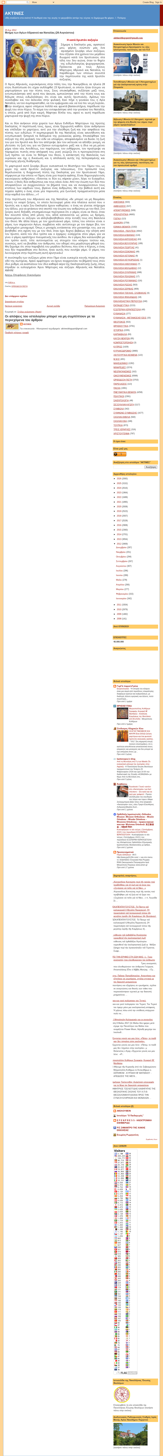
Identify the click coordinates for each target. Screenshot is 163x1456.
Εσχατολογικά (123, 689)
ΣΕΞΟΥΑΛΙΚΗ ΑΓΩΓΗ (123, 404)
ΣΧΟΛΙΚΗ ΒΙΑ (120, 421)
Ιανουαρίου (121, 598)
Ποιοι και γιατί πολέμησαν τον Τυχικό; (128, 1000)
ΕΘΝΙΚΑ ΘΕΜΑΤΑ (122, 227)
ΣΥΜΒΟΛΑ (118, 409)
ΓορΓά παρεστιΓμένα (127, 686)
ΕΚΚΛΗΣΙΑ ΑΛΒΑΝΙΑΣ (124, 235)
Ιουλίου (119, 570)
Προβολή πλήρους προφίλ (17, 332)
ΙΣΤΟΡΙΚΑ (118, 330)
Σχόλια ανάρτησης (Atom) (29, 312)
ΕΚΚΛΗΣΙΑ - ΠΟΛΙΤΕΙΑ (124, 231)
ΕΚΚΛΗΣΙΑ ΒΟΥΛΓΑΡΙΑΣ (125, 243)
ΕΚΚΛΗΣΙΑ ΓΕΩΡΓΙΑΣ (124, 247)
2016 (119, 525)
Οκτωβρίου (121, 556)
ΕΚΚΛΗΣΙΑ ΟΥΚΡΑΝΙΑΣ (124, 272)
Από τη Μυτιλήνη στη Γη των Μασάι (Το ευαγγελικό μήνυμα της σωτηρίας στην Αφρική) (133, 764)
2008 (119, 618)
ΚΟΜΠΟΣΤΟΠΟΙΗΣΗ (123, 342)
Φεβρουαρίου (122, 594)
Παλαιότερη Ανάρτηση (95, 306)
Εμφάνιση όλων (151, 1139)
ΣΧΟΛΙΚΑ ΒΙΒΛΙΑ (121, 417)
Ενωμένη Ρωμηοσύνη (127, 1135)
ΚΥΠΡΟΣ (117, 347)
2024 (119, 488)
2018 (119, 516)
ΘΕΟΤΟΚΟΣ (119, 322)
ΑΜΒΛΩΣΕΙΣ (119, 206)
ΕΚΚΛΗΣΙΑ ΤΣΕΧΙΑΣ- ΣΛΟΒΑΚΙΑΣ (129, 293)
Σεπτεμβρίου (122, 561)
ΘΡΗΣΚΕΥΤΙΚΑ (120, 326)
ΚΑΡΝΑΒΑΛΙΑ (120, 334)
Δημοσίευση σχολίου (14, 301)
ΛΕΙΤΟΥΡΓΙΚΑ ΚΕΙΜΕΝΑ (125, 355)
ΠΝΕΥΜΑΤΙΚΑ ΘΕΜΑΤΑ (124, 392)
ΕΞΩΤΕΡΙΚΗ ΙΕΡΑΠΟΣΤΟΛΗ (127, 309)
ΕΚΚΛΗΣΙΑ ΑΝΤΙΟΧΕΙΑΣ (125, 239)
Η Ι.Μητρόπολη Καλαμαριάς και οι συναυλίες (132, 1019)
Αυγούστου (121, 566)
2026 (119, 478)
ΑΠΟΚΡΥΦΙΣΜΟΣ (121, 210)
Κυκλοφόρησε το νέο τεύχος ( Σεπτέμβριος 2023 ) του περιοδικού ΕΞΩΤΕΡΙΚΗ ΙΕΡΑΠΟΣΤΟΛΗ (135, 832)
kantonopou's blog (126, 759)
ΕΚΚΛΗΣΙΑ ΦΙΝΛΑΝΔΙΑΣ (125, 297)
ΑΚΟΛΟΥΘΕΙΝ (124, 1111)
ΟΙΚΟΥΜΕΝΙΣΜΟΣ (122, 375)
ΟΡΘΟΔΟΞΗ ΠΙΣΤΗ (19, 286)
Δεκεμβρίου (121, 547)
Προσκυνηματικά (125, 852)
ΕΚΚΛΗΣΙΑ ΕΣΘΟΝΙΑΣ (124, 251)
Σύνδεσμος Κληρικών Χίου (130, 728)
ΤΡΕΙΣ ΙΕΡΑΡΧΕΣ (122, 429)
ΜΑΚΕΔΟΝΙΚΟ (120, 363)
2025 (119, 483)
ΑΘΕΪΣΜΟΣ (118, 202)
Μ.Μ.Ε (116, 359)
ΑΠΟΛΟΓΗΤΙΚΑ (120, 214)
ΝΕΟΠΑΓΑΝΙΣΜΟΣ (122, 371)
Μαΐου (119, 580)
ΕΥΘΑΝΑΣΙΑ (119, 313)
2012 (119, 544)
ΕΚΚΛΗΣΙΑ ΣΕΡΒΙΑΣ (123, 289)
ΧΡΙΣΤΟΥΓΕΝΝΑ (121, 433)
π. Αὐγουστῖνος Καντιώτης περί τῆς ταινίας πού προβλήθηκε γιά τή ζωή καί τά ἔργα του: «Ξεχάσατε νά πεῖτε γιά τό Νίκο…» (133, 885)
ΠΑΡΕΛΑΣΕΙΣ (120, 384)
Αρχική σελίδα (53, 306)
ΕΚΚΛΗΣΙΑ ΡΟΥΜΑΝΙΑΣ (125, 280)
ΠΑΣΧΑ (116, 388)
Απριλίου (120, 584)
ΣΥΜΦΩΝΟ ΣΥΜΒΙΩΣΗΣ (125, 413)
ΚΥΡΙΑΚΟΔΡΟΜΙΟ (122, 351)
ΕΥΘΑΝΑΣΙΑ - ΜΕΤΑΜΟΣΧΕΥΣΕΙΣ (129, 318)
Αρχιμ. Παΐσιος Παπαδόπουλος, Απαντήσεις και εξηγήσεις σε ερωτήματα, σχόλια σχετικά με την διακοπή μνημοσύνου (133, 978)
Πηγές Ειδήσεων (124, 855)
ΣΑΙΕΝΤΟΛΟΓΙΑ (121, 400)
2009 (119, 614)
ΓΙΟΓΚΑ (117, 218)
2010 (119, 609)
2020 (119, 506)
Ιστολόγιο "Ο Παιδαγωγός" (130, 1115)
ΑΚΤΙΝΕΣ (14, 13)
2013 (119, 539)
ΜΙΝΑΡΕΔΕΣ (119, 367)
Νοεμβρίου (121, 552)
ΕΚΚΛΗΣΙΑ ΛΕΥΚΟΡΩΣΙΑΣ (126, 260)
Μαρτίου (120, 589)
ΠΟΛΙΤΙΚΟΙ (118, 396)
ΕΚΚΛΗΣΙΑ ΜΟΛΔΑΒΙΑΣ (125, 268)
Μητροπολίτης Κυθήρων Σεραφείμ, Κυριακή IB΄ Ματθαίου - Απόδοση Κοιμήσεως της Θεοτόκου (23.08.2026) (140, 713)
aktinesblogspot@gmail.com (128, 38)
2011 (119, 604)
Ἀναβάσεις (122, 784)
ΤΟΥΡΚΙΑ (118, 425)
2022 (119, 497)
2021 (119, 502)
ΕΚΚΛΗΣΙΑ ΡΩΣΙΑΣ (122, 285)
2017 (119, 520)
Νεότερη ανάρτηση (13, 306)
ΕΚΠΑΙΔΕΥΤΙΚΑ (121, 305)
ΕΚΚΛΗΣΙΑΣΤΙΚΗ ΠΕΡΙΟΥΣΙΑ (127, 301)
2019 (119, 511)
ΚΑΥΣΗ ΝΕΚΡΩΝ (121, 338)
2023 (119, 492)
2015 (119, 530)
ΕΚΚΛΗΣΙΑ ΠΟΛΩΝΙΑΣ (124, 276)
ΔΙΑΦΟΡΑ (118, 223)
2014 (119, 534)
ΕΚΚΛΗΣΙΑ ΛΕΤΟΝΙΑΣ (124, 256)
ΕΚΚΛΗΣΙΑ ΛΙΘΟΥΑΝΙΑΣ (125, 264)
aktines (27, 324)
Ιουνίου (119, 575)
